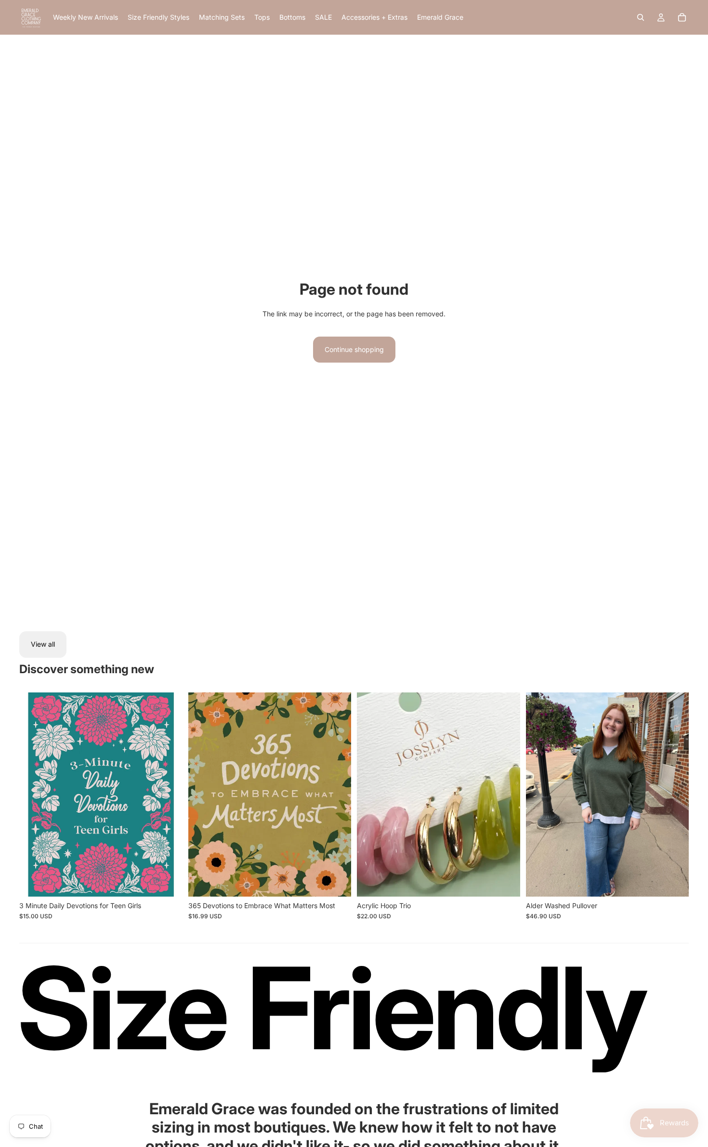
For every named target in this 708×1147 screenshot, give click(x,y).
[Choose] (673, 881)
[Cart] (682, 17)
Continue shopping (354, 349)
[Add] (167, 881)
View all (43, 644)
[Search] (640, 17)
